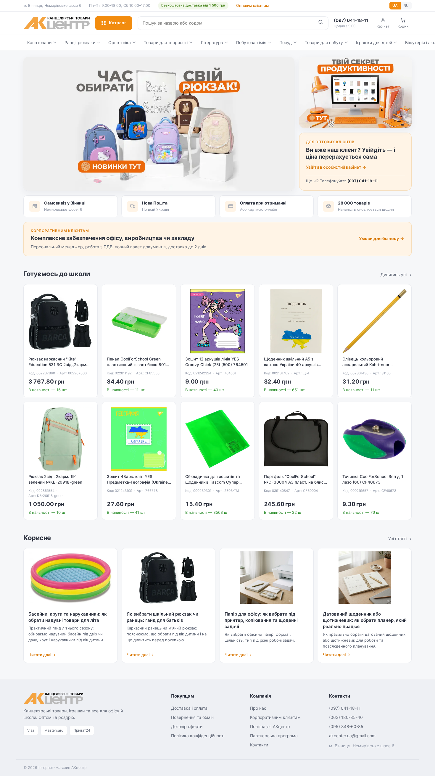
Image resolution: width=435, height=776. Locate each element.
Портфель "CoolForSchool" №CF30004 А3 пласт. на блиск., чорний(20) (296, 482)
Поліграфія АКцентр (270, 726)
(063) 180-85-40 (346, 717)
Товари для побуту (324, 42)
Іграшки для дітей (374, 42)
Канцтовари (39, 42)
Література (212, 42)
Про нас (258, 708)
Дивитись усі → (396, 274)
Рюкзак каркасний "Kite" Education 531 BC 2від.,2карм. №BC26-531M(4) (57, 365)
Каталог (117, 22)
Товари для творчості (166, 42)
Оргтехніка (119, 42)
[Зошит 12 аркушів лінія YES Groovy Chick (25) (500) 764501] (217, 321)
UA (395, 5)
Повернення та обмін (192, 717)
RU (406, 5)
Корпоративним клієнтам (275, 717)
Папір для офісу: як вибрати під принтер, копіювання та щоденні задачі (261, 620)
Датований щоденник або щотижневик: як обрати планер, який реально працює (365, 620)
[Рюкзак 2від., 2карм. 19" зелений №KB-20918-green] (60, 439)
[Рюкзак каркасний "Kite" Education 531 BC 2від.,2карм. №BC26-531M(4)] (60, 321)
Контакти (259, 744)
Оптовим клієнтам (252, 5)
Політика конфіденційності (197, 735)
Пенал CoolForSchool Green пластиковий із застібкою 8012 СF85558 (137, 365)
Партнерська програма (274, 735)
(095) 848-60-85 (346, 726)
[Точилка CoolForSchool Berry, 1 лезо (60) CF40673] (374, 439)
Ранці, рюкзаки (80, 42)
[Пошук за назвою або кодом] (320, 23)
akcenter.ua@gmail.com (352, 735)
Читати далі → (42, 654)
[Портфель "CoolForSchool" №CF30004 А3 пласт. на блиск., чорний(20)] (296, 439)
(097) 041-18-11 (362, 180)
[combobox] (225, 23)
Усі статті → (400, 538)
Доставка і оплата (189, 708)
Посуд (285, 42)
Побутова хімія (251, 42)
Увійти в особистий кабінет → (336, 167)
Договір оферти (186, 726)
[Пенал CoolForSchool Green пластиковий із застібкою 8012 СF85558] (139, 321)
